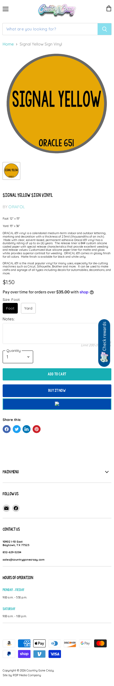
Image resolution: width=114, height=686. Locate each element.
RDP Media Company (27, 675)
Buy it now (57, 390)
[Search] (105, 29)
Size (11, 299)
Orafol (16, 206)
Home (8, 44)
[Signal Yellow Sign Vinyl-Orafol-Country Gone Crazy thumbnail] (11, 170)
